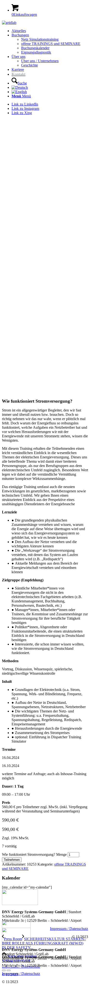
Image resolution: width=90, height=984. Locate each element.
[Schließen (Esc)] (18, 966)
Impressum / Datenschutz (69, 929)
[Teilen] (13, 966)
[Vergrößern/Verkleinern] (4, 966)
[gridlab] (9, 23)
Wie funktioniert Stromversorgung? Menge (34, 854)
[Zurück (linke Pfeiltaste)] (4, 970)
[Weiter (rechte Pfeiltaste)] (9, 970)
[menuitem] (50, 31)
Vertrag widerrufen (16, 960)
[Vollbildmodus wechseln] (9, 966)
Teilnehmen (12, 860)
